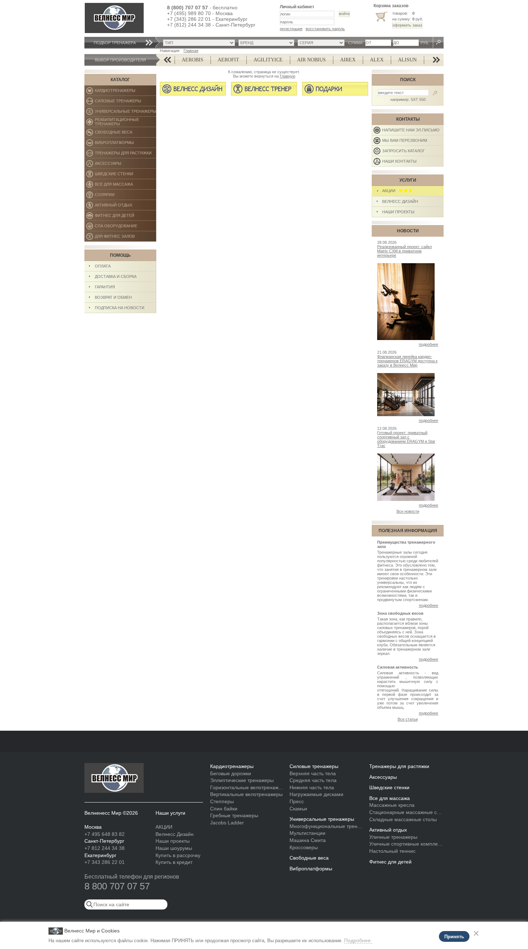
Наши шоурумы (174, 848)
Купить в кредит (174, 862)
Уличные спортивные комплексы (406, 844)
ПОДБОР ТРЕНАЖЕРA (115, 43)
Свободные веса (125, 134)
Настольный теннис (392, 851)
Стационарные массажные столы (406, 812)
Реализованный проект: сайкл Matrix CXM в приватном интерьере (404, 251)
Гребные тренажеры (234, 815)
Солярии (125, 196)
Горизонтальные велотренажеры (247, 787)
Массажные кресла (391, 805)
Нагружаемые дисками (316, 794)
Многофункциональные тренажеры (327, 826)
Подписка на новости (119, 308)
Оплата (103, 266)
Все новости (408, 511)
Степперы (222, 801)
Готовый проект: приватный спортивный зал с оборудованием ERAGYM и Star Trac (406, 439)
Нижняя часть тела (312, 787)
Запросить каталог (403, 151)
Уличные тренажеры (393, 837)
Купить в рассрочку (178, 855)
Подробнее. (358, 940)
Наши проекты (398, 212)
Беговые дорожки (230, 773)
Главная (191, 50)
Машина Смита (308, 840)
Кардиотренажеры (125, 92)
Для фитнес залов (118, 238)
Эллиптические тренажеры (242, 780)
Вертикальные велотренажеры (246, 794)
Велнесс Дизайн (400, 201)
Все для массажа (125, 186)
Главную (287, 76)
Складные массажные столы (403, 819)
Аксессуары (125, 165)
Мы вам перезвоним (404, 140)
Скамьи (298, 808)
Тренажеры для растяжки (125, 154)
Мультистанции (307, 833)
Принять (454, 936)
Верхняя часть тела (313, 773)
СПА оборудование (125, 227)
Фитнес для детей (125, 217)
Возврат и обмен (113, 297)
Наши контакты (399, 161)
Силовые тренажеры (125, 102)
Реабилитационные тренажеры (125, 122)
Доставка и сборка (115, 276)
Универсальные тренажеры (125, 113)
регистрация (291, 29)
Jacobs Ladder (227, 822)
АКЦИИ (390, 191)
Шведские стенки (125, 175)
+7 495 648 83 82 (104, 834)
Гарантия (105, 287)
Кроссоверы (304, 847)
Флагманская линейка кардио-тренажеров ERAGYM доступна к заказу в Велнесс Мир (407, 360)
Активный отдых (125, 206)
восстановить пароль (325, 29)
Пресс (297, 801)
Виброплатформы (114, 144)
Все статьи (408, 719)
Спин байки (223, 808)
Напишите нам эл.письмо (411, 130)
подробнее (428, 344)
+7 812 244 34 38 (104, 848)
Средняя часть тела (313, 780)
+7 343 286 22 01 (104, 862)
